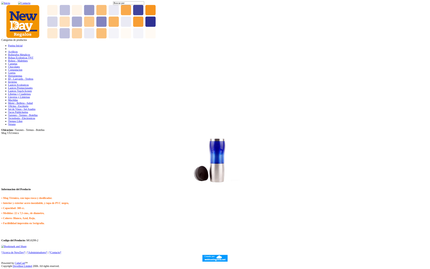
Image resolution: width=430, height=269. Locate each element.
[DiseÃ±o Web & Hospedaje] (215, 260)
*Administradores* (37, 252)
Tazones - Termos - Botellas (23, 115)
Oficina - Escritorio (18, 106)
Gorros (11, 72)
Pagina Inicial (15, 45)
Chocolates (14, 66)
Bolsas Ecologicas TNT (20, 57)
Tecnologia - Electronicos (21, 118)
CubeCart (20, 263)
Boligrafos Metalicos (19, 54)
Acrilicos (13, 51)
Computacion (15, 69)
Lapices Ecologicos (18, 85)
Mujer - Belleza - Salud (20, 103)
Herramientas (15, 75)
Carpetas (12, 63)
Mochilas (13, 100)
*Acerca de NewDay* (13, 252)
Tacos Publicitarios (18, 112)
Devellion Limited (22, 266)
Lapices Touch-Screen (20, 91)
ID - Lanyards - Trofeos (20, 78)
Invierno (12, 81)
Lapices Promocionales (20, 88)
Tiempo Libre (15, 121)
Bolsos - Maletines (18, 60)
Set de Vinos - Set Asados (21, 109)
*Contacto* (55, 252)
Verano (12, 124)
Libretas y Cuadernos (19, 94)
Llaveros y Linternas (19, 97)
